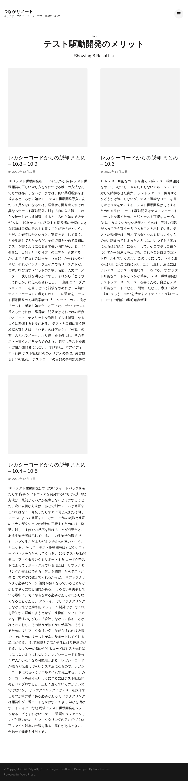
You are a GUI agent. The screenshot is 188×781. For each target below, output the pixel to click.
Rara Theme (101, 769)
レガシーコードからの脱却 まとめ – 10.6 (139, 161)
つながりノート (18, 11)
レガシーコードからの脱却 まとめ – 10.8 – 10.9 (47, 161)
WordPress (27, 775)
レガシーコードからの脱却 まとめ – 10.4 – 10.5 (47, 468)
